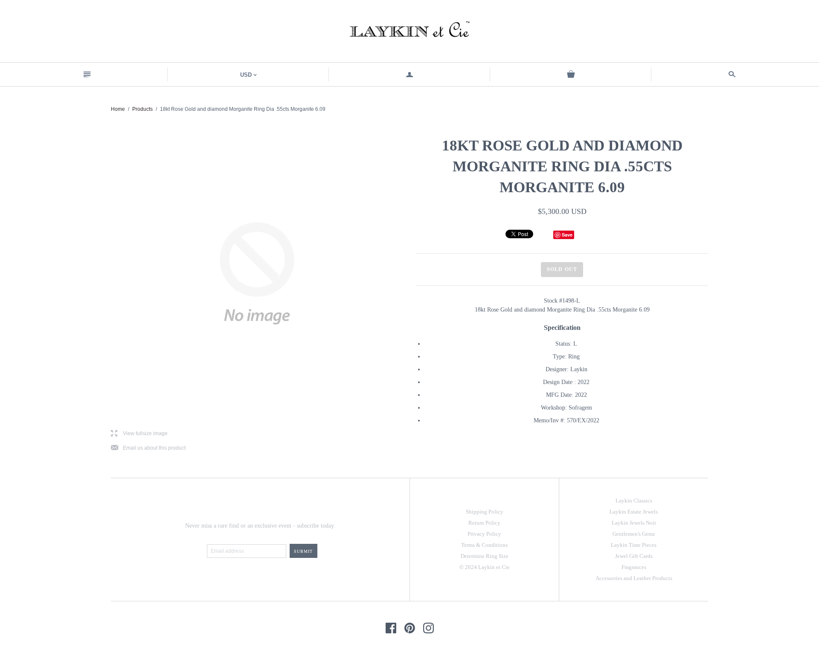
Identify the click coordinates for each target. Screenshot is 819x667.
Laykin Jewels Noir (634, 523)
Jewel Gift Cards (634, 556)
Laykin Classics (634, 500)
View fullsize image (139, 433)
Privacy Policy (484, 534)
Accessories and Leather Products (633, 578)
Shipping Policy (484, 511)
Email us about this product (148, 448)
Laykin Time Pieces (633, 545)
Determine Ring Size (484, 556)
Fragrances (634, 567)
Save (567, 234)
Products (142, 109)
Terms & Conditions (484, 545)
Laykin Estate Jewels (634, 511)
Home (118, 109)
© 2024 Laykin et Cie (484, 567)
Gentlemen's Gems (634, 534)
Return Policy (484, 523)
